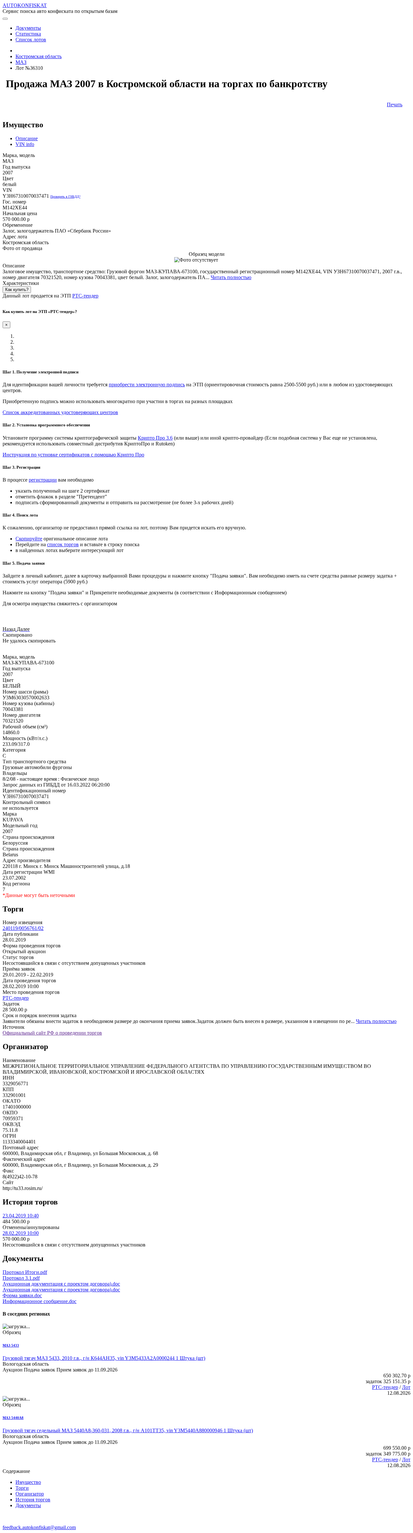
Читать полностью (231, 277)
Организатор (29, 1493)
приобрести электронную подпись (147, 384)
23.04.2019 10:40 (21, 1215)
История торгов (32, 1499)
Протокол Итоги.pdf (25, 1272)
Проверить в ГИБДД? (65, 196)
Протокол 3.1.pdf (21, 1278)
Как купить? (16, 289)
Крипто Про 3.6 (155, 438)
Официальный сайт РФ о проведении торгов (52, 1033)
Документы (28, 1505)
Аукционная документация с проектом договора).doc (61, 1284)
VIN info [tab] (24, 144)
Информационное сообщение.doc (39, 1301)
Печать (394, 104)
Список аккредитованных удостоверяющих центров (60, 412)
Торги (22, 1488)
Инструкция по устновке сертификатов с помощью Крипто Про (73, 454)
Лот (406, 1387)
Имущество (28, 1482)
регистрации (43, 480)
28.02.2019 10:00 (21, 1233)
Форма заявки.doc (22, 1295)
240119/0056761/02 (23, 928)
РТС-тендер (85, 295)
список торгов (63, 544)
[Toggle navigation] (5, 19)
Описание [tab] (26, 138)
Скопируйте (28, 538)
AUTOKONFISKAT (25, 5)
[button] (10, 629)
